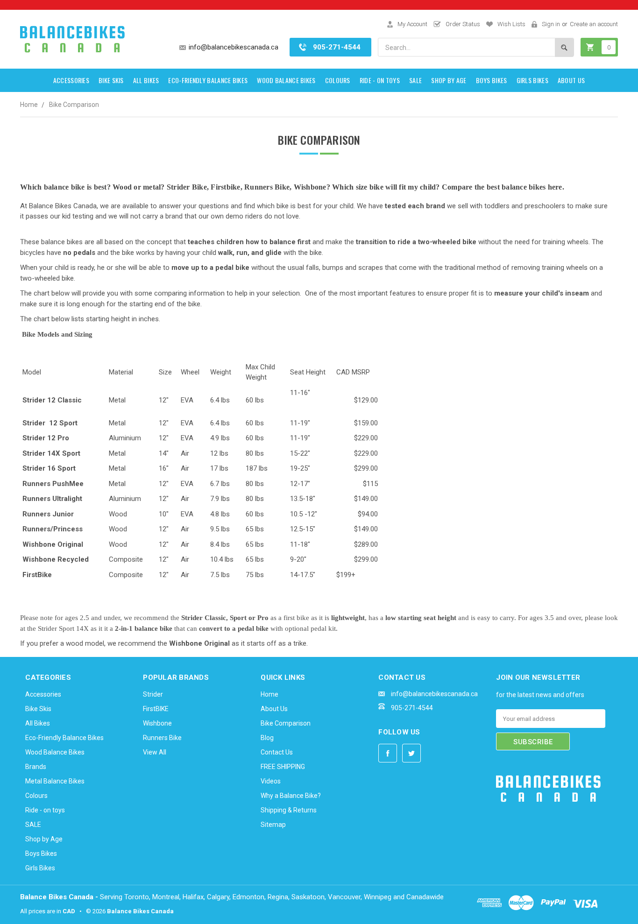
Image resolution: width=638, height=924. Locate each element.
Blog (267, 737)
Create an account (594, 24)
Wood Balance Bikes (286, 80)
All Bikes (146, 80)
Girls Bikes (532, 80)
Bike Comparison (74, 104)
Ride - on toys (380, 80)
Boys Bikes (491, 80)
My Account (412, 24)
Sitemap (273, 824)
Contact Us (277, 752)
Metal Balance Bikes (55, 781)
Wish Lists (511, 24)
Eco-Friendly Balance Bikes (208, 80)
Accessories (71, 80)
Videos (271, 781)
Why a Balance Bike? (291, 795)
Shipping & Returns (289, 810)
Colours (337, 80)
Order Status (463, 24)
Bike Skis (111, 80)
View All (154, 752)
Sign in (551, 24)
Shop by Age (448, 80)
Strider (153, 694)
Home (29, 104)
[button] (519, 833)
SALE (415, 80)
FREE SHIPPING (283, 766)
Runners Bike (162, 737)
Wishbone (157, 723)
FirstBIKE (156, 708)
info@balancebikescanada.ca (233, 47)
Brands (35, 766)
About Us (571, 80)
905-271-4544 (337, 47)
